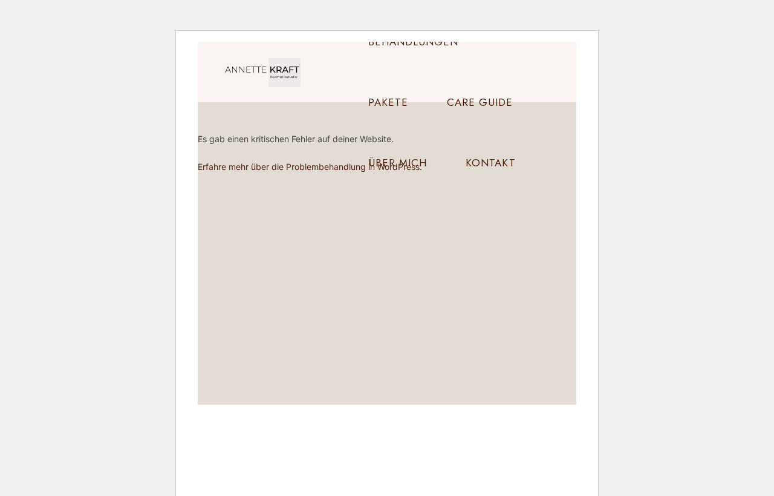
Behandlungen (413, 41)
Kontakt (491, 162)
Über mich (397, 162)
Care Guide (480, 102)
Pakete (388, 102)
